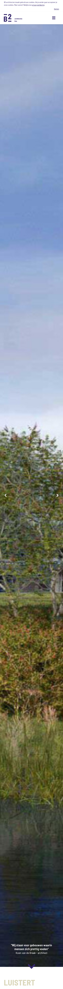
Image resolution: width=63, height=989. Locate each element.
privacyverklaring (38, 5)
